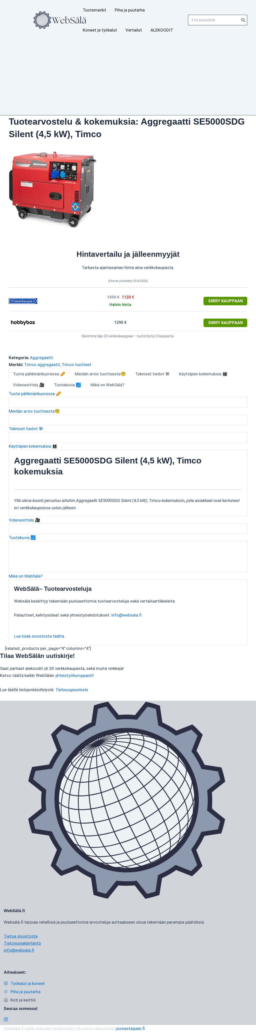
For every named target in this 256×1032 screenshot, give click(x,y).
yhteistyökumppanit (74, 675)
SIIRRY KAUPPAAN (225, 301)
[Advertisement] (128, 78)
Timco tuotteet (76, 364)
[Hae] (243, 20)
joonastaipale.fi (130, 1028)
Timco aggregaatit (42, 364)
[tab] (39, 373)
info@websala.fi (126, 615)
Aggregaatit (41, 357)
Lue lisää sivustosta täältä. (39, 636)
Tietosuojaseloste (72, 689)
